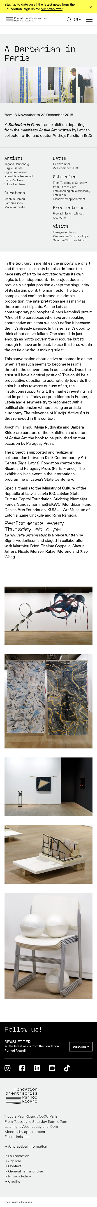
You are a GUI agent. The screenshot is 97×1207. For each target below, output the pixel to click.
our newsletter (51, 9)
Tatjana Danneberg (17, 164)
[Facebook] (22, 1068)
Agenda (14, 1161)
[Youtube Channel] (52, 1068)
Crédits (14, 1181)
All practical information (27, 1146)
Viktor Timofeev (15, 184)
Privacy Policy (19, 1176)
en (76, 19)
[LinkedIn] (37, 1068)
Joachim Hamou (15, 199)
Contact (14, 1166)
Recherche (69, 19)
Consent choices (18, 1202)
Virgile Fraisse (14, 168)
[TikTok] (67, 1068)
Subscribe (79, 1046)
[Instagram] (7, 1068)
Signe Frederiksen (16, 172)
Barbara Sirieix (14, 203)
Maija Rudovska (15, 207)
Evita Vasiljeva (14, 180)
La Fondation (18, 1156)
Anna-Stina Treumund (19, 176)
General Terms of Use (25, 1171)
